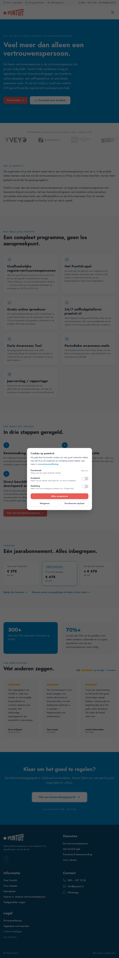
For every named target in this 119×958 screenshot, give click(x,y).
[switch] (85, 478)
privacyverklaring (50, 464)
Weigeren (45, 503)
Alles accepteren (59, 496)
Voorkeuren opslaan (74, 503)
